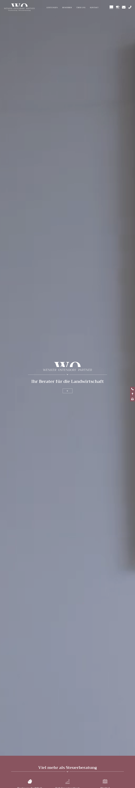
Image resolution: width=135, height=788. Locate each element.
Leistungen (52, 7)
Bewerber (67, 7)
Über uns (80, 7)
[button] (67, 391)
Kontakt (94, 7)
